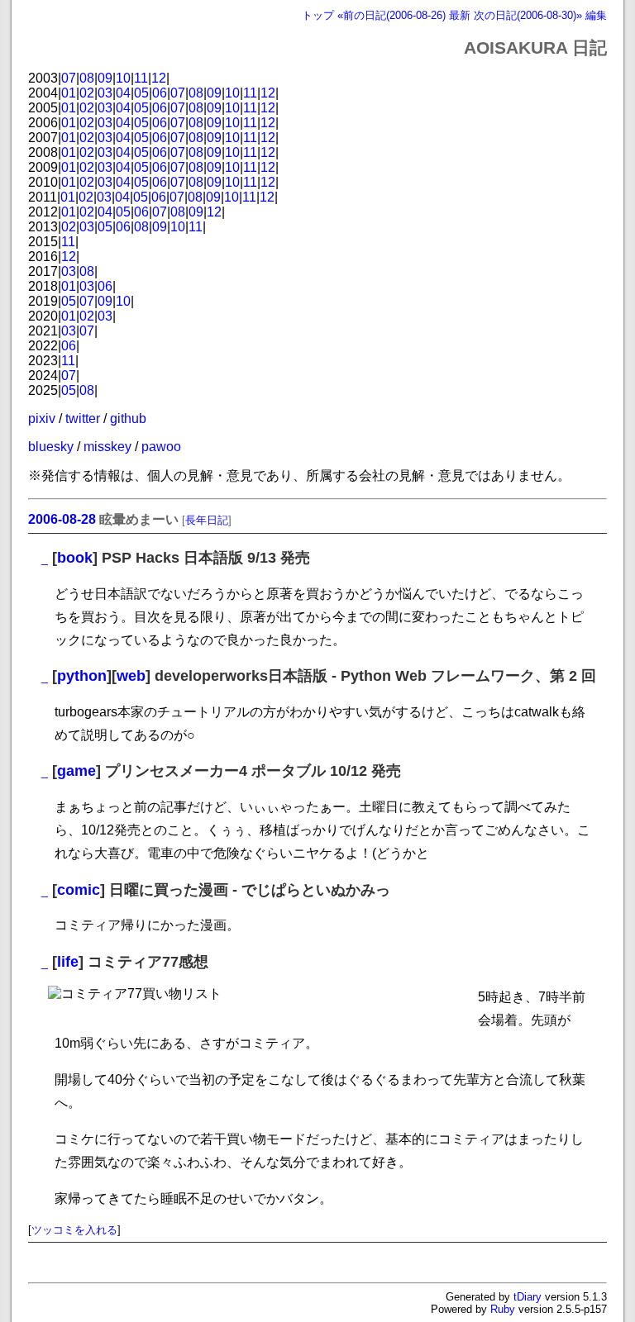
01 (68, 93)
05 (141, 93)
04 (123, 93)
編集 (596, 15)
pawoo (161, 447)
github (128, 418)
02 (86, 93)
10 (123, 78)
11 (141, 78)
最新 (459, 15)
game (76, 771)
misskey (107, 447)
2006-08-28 (62, 519)
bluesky (51, 447)
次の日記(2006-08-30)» (528, 15)
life (68, 961)
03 (105, 93)
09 (105, 78)
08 (86, 78)
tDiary (527, 1297)
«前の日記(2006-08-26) (391, 15)
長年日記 (206, 520)
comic (78, 890)
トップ (318, 15)
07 (68, 78)
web (131, 676)
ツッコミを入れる (74, 1230)
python (82, 676)
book (75, 557)
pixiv (41, 418)
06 (159, 93)
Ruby (502, 1309)
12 (158, 78)
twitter (82, 418)
